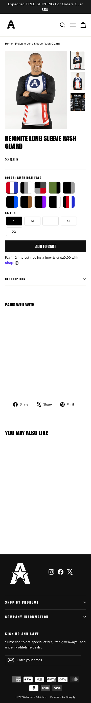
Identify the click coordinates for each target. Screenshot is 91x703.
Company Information (27, 616)
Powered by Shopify (62, 697)
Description (15, 279)
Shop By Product (22, 602)
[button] (77, 60)
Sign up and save (22, 633)
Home (9, 43)
